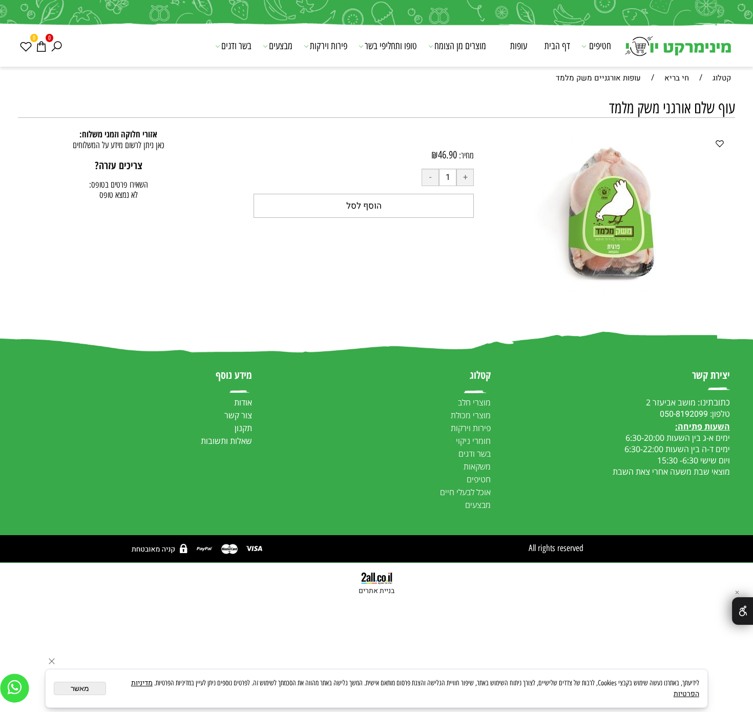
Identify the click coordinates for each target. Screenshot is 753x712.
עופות (518, 46)
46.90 (447, 155)
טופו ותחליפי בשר (391, 46)
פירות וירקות (328, 46)
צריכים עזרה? (118, 165)
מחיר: (465, 155)
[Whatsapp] (14, 688)
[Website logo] (677, 47)
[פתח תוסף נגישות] (742, 611)
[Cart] (41, 46)
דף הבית (557, 46)
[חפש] (56, 46)
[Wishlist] (25, 46)
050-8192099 (684, 414)
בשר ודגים (236, 46)
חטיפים (600, 46)
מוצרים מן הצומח (460, 46)
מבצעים (280, 46)
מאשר (80, 688)
